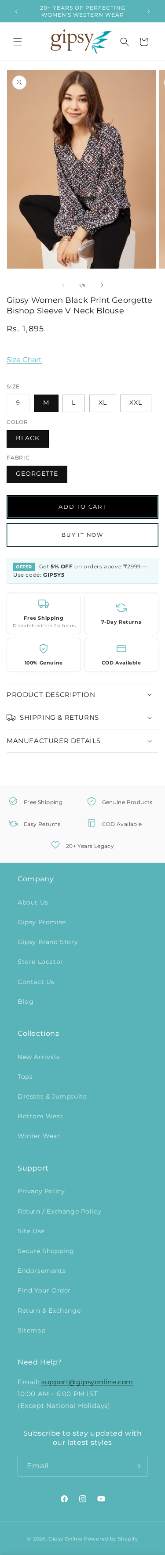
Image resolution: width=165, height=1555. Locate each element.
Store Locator (40, 962)
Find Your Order (44, 1290)
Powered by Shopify (111, 1539)
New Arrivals (38, 1057)
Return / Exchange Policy (59, 1211)
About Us (33, 902)
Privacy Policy (41, 1191)
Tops (25, 1077)
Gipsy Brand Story (48, 942)
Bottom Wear (40, 1116)
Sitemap (31, 1330)
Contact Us (36, 982)
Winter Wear (39, 1136)
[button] (17, 41)
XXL (135, 402)
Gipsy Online (65, 1539)
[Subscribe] (137, 1466)
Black (28, 438)
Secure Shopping (46, 1251)
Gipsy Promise (42, 922)
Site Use (31, 1231)
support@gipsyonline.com (87, 1382)
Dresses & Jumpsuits (52, 1096)
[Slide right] (102, 285)
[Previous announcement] (16, 11)
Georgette (37, 474)
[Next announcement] (148, 11)
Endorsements (42, 1271)
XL (103, 402)
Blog (25, 1002)
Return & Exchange (49, 1310)
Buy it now (82, 535)
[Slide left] (63, 285)
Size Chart (24, 360)
